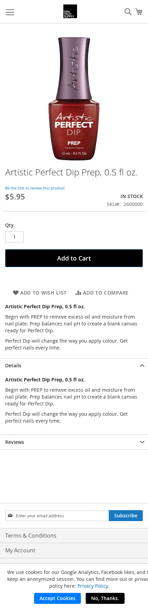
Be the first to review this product (35, 188)
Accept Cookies (57, 598)
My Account (20, 550)
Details (13, 365)
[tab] (74, 365)
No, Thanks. (105, 598)
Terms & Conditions (30, 535)
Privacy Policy (92, 586)
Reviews (14, 442)
